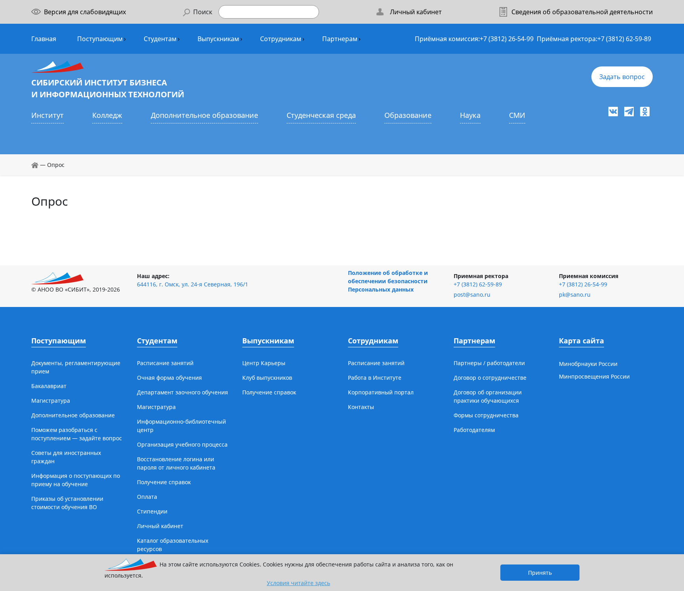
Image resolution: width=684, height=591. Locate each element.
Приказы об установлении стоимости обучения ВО (67, 503)
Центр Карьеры (263, 363)
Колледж (107, 115)
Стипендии (152, 511)
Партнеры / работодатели (489, 363)
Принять (540, 572)
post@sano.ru (472, 294)
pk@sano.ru (575, 294)
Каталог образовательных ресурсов (172, 545)
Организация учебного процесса (182, 444)
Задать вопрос (622, 76)
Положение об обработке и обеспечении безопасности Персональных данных (388, 281)
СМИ (517, 115)
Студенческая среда (321, 115)
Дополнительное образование (204, 115)
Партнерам (339, 38)
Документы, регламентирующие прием (75, 367)
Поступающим (100, 38)
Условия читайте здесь (298, 583)
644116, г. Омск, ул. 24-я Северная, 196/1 (192, 284)
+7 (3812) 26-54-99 (507, 38)
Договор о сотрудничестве (490, 377)
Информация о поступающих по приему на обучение (75, 480)
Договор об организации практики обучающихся (488, 396)
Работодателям (474, 430)
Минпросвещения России (594, 376)
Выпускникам (218, 38)
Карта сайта (581, 340)
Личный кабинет (160, 526)
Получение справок (164, 482)
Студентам (160, 38)
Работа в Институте (374, 377)
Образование (407, 115)
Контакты (361, 407)
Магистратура (50, 400)
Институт (47, 115)
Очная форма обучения (169, 377)
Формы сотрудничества (486, 415)
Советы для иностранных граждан (66, 457)
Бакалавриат (48, 386)
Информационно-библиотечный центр (181, 426)
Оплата (147, 496)
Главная (43, 38)
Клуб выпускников (267, 377)
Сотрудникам (280, 38)
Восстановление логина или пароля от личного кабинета (176, 463)
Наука (470, 115)
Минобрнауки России (588, 363)
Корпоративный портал (381, 392)
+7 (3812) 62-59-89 (624, 38)
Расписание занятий (165, 363)
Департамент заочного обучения (182, 392)
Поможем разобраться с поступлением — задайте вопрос (76, 434)
